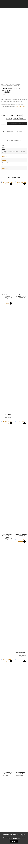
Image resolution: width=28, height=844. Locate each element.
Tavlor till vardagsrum (15, 84)
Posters (6, 84)
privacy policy (16, 838)
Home (2, 84)
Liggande (4, 156)
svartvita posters (20, 106)
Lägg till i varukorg (17, 123)
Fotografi (4, 160)
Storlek (3, 115)
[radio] (11, 115)
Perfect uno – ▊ (6, 168)
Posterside (6, 134)
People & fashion (10, 131)
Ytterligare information (14, 140)
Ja (2, 164)
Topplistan (18, 133)
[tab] (14, 140)
